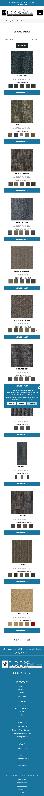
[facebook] (14, 673)
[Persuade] (27, 575)
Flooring (8, 21)
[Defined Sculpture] (16, 183)
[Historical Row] (27, 428)
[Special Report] (16, 281)
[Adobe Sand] (22, 600)
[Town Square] (22, 428)
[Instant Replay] (22, 281)
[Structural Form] (33, 183)
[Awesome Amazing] (27, 135)
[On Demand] (27, 281)
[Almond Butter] (21, 624)
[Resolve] (22, 551)
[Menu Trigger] (40, 12)
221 (25, 640)
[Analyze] (15, 575)
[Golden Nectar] (15, 624)
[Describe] (21, 575)
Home (3, 21)
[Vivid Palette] (32, 135)
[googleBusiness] (28, 673)
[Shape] (22, 209)
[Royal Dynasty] (32, 624)
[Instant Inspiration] (32, 330)
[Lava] (21, 232)
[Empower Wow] (27, 330)
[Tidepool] (22, 62)
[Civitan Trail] (19, 526)
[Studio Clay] (27, 624)
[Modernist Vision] (21, 135)
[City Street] (33, 86)
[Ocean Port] (16, 86)
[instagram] (25, 673)
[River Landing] (16, 428)
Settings (32, 404)
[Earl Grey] (27, 86)
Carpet (14, 21)
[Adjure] (32, 575)
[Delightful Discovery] (22, 111)
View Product (22, 92)
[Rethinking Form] (27, 183)
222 (28, 640)
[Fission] (27, 232)
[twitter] (21, 673)
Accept (11, 404)
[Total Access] (33, 281)
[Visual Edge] (22, 160)
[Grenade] (15, 232)
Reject (21, 404)
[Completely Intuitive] (21, 330)
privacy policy (21, 397)
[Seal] (32, 232)
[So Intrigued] (22, 307)
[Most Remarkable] (15, 135)
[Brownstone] (22, 86)
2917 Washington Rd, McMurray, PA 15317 (22, 2)
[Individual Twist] (22, 183)
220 (21, 640)
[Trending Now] (22, 258)
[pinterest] (18, 673)
